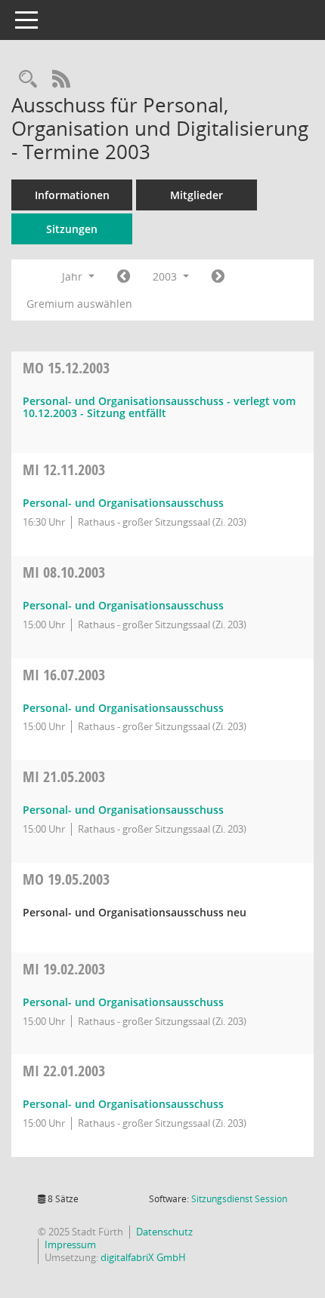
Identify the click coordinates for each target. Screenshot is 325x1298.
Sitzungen (72, 229)
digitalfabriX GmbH (143, 1257)
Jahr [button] (73, 276)
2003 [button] (166, 276)
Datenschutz (164, 1231)
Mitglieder (196, 195)
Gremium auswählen (79, 303)
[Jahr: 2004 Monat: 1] (218, 276)
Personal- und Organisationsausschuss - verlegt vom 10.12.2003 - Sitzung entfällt (159, 407)
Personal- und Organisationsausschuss (123, 503)
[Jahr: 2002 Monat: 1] (123, 276)
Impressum (70, 1244)
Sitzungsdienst (239, 1198)
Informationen (72, 195)
